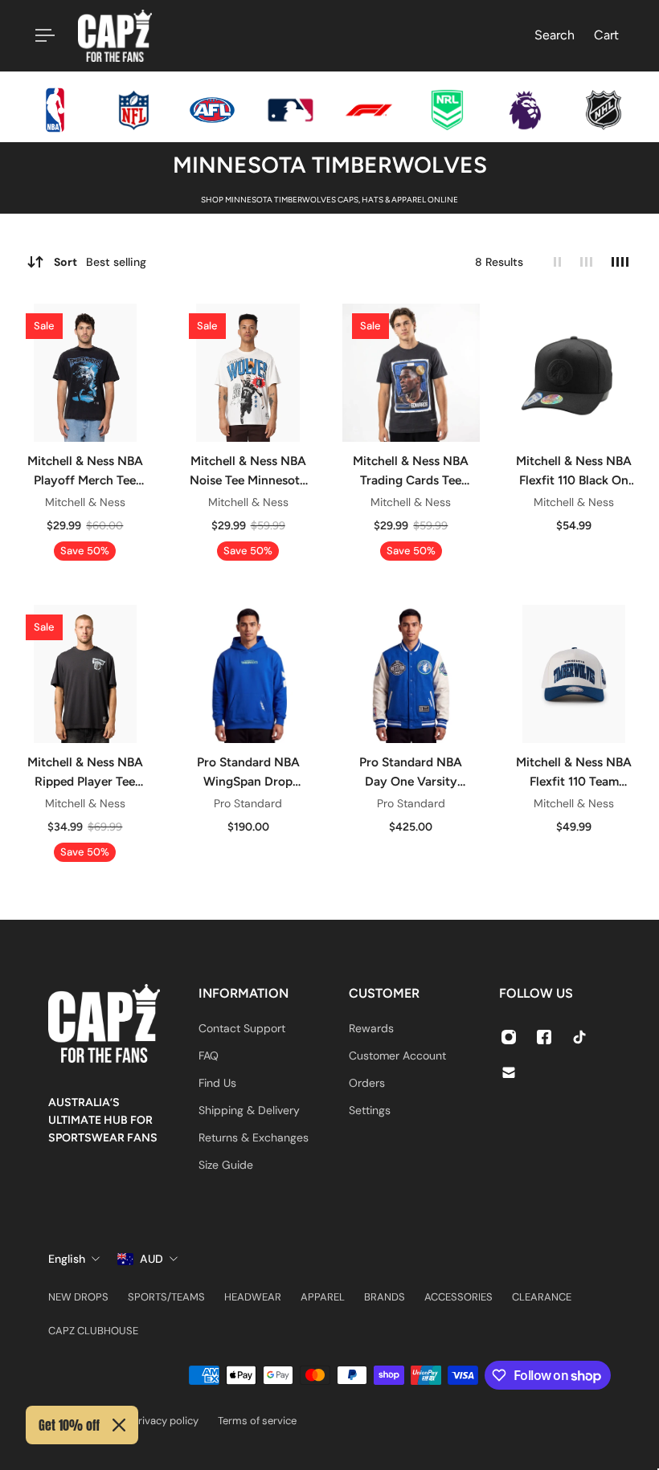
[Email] (508, 1072)
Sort (100, 262)
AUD (151, 1259)
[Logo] (115, 35)
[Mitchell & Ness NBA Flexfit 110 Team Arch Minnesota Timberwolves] (574, 674)
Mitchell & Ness (85, 502)
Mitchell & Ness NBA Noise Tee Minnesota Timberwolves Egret (248, 471)
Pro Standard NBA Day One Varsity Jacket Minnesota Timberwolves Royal (411, 772)
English (66, 1259)
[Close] (119, 1425)
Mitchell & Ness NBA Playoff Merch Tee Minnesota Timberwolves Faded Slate (85, 471)
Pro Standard (248, 803)
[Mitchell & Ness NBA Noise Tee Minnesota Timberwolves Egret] (248, 373)
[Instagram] (508, 1037)
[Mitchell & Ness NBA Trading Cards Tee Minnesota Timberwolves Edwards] (411, 373)
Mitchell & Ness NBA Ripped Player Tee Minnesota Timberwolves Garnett (85, 772)
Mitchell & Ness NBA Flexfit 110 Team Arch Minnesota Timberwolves (574, 772)
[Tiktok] (579, 1037)
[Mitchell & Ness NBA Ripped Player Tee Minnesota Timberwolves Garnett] (85, 674)
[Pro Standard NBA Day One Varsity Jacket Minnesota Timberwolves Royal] (411, 674)
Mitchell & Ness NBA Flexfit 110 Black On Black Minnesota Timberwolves (574, 471)
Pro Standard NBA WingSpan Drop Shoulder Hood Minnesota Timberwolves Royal (248, 772)
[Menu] (42, 35)
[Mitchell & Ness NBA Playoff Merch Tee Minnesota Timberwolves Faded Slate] (85, 373)
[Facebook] (544, 1037)
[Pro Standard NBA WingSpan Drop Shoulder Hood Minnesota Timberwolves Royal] (248, 674)
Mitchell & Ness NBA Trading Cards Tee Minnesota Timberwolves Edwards (411, 471)
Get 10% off (69, 1425)
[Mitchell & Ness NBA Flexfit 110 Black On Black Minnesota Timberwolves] (574, 373)
